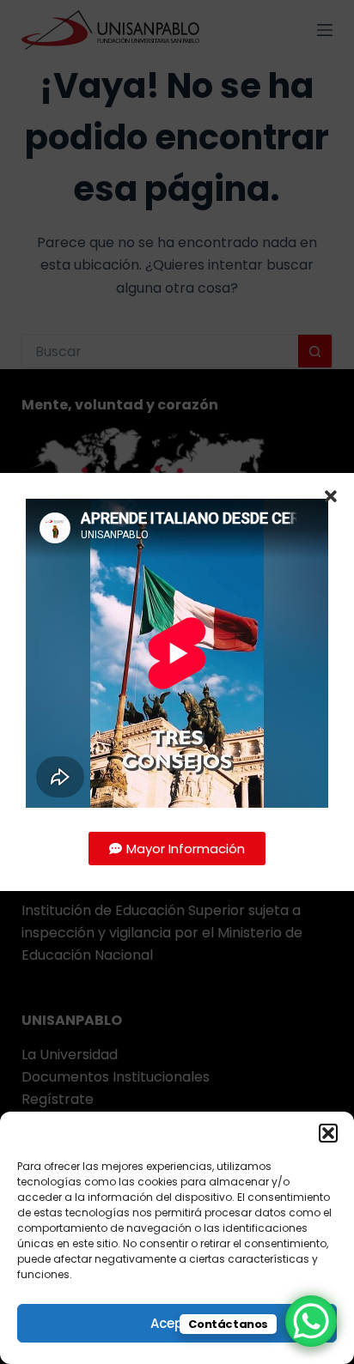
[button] (328, 1133)
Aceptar (177, 1323)
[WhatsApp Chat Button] (311, 1321)
